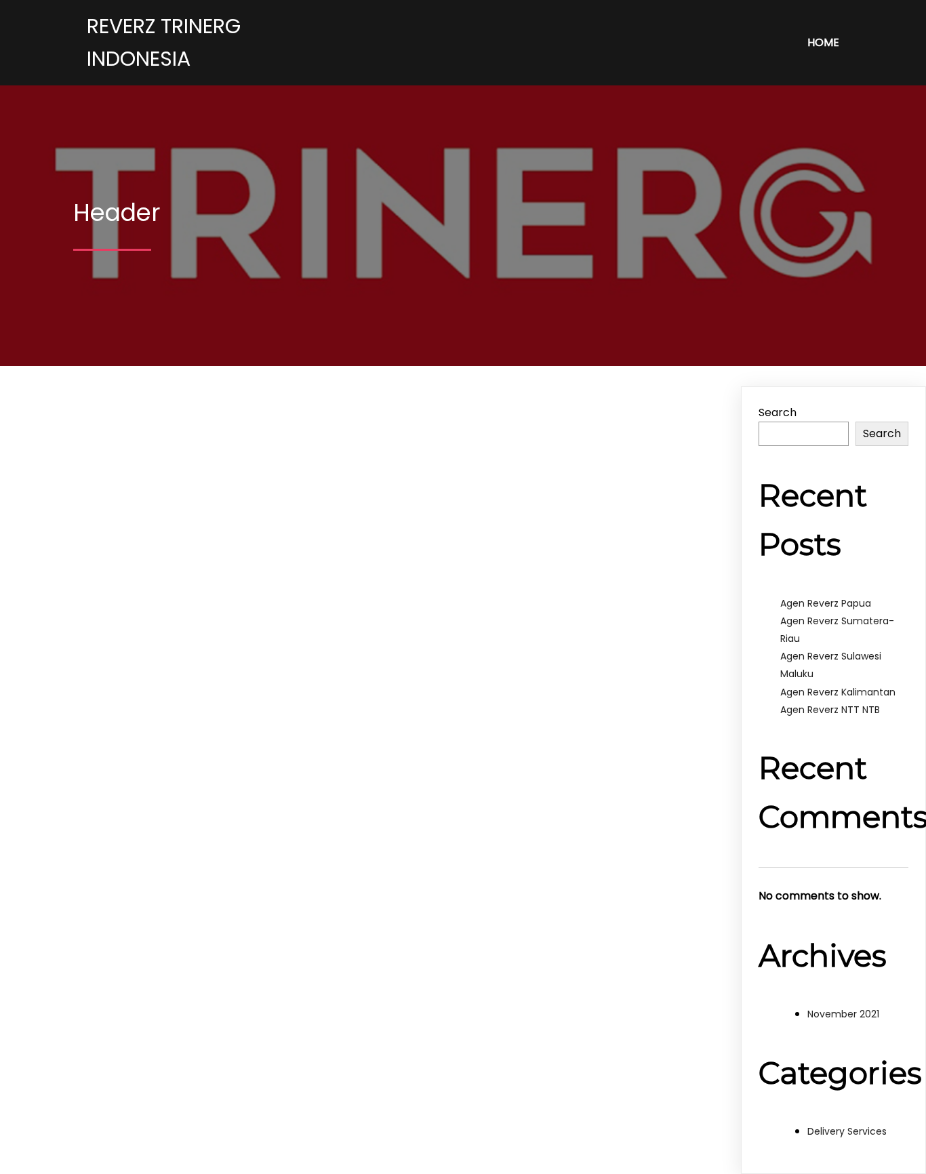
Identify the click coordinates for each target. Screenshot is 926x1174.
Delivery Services (847, 1131)
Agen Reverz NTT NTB (830, 709)
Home (823, 42)
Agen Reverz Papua (825, 603)
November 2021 (843, 1014)
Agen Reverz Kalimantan (837, 692)
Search (778, 412)
